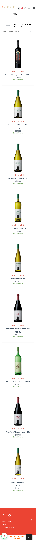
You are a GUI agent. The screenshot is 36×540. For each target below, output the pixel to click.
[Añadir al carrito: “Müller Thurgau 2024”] (32, 453)
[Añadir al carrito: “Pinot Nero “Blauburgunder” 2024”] (32, 403)
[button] (19, 8)
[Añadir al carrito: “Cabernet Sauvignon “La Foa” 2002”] (32, 46)
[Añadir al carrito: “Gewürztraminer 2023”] (32, 250)
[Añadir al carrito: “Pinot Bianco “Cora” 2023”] (32, 200)
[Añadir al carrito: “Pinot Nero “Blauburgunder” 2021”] (32, 300)
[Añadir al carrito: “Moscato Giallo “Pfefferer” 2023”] (32, 353)
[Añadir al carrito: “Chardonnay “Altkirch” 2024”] (32, 149)
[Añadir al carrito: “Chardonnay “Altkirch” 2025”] (32, 96)
